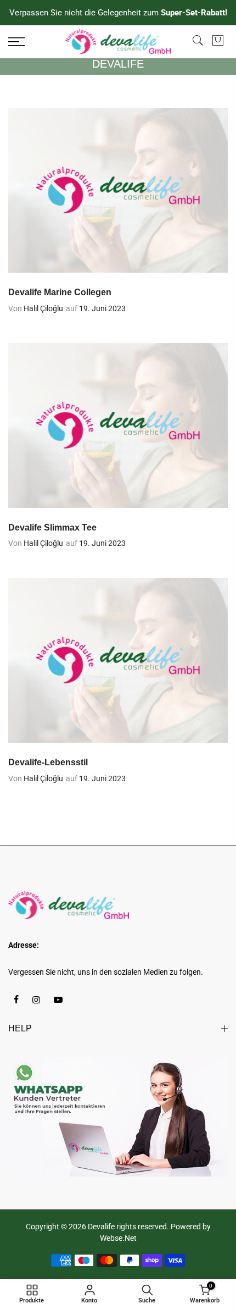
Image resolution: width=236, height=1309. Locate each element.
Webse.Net (118, 1238)
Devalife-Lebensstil (48, 762)
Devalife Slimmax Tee (52, 527)
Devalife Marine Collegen (59, 292)
